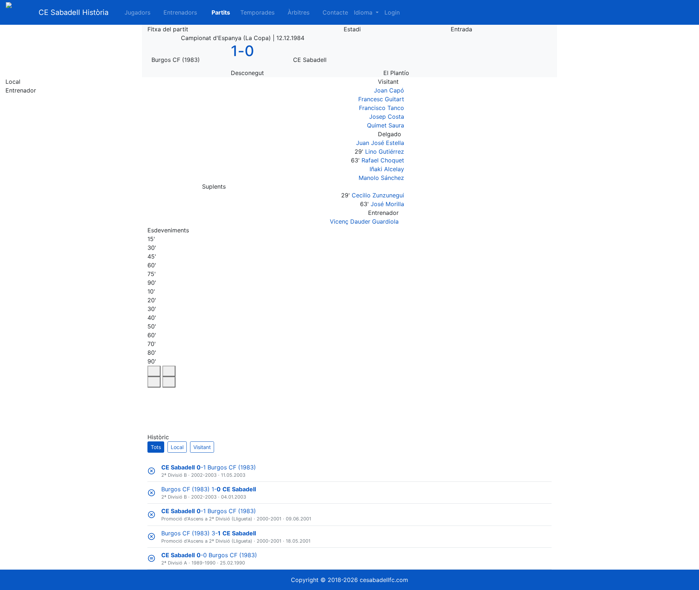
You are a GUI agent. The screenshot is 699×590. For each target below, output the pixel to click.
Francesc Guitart (381, 99)
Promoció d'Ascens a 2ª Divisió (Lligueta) (206, 519)
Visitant (202, 447)
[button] (216, 12)
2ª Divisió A (174, 563)
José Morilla (387, 204)
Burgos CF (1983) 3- (208, 533)
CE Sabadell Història (73, 12)
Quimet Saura (385, 125)
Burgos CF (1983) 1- (208, 489)
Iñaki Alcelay (387, 169)
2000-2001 (269, 519)
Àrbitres (298, 12)
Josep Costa (386, 116)
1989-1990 (203, 563)
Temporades (257, 12)
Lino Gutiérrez (384, 151)
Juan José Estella (380, 142)
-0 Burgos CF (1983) (209, 555)
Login (392, 12)
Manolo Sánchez (381, 177)
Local (177, 447)
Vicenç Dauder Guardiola (364, 221)
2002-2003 (204, 475)
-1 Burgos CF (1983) (208, 467)
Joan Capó (389, 90)
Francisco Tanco (381, 107)
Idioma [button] (364, 12)
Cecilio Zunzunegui (378, 195)
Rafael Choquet (383, 160)
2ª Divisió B (174, 475)
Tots (156, 447)
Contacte (335, 12)
